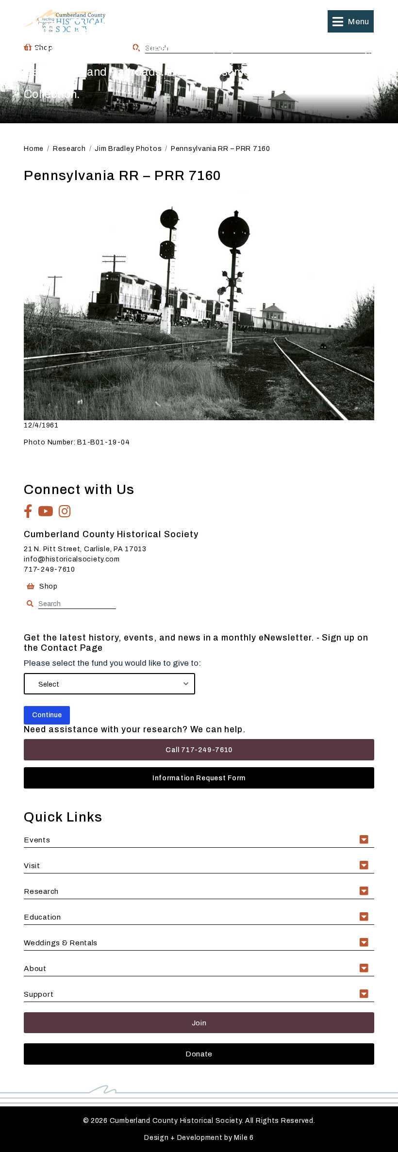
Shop (47, 586)
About (35, 968)
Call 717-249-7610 (199, 750)
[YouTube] (46, 511)
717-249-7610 (49, 569)
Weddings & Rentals (61, 942)
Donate (199, 1054)
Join (199, 1023)
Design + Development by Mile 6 (199, 1137)
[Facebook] (28, 511)
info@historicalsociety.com (72, 559)
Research (41, 891)
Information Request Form (199, 778)
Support (38, 994)
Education (42, 917)
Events (37, 840)
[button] (350, 21)
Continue (47, 715)
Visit (32, 865)
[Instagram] (65, 511)
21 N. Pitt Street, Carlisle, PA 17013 (85, 549)
